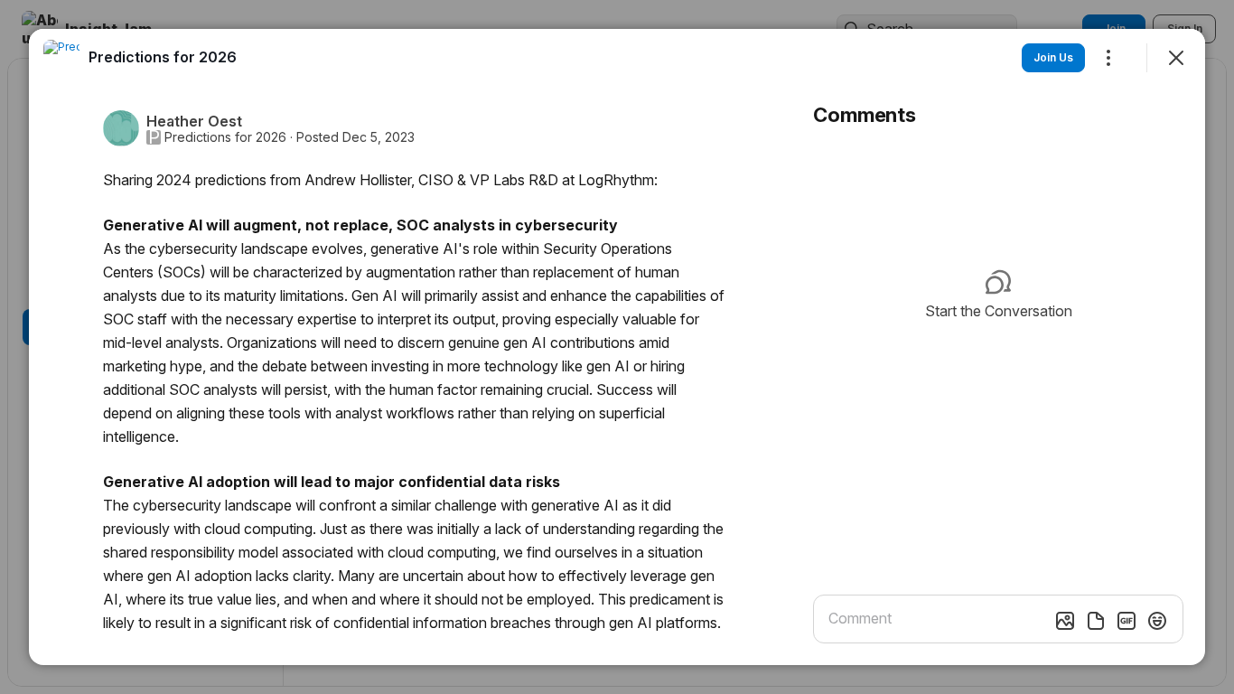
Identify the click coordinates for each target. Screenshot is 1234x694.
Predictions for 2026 (225, 137)
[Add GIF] (1126, 620)
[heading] (163, 57)
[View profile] (61, 58)
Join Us (1053, 57)
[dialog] (617, 347)
